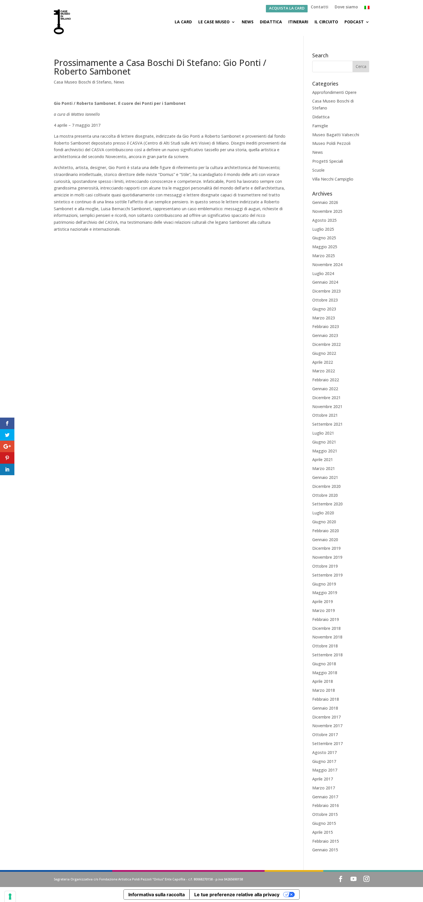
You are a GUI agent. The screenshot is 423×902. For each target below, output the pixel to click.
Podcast (354, 21)
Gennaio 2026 (325, 202)
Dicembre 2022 (326, 344)
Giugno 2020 (324, 521)
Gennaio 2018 (325, 708)
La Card (183, 21)
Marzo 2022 (323, 371)
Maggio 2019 (324, 592)
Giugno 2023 (324, 309)
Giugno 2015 (324, 823)
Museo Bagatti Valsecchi (335, 134)
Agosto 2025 (324, 220)
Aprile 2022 (322, 362)
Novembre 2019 (327, 557)
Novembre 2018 (327, 637)
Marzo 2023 (323, 318)
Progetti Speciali (327, 161)
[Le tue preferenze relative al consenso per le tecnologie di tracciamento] (10, 896)
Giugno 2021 (324, 442)
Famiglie (320, 125)
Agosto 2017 (324, 752)
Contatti (319, 7)
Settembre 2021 (327, 424)
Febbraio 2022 (325, 379)
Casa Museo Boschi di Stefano (82, 82)
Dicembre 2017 (326, 717)
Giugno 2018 (324, 663)
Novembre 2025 (327, 211)
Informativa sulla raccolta (156, 894)
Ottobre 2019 (325, 566)
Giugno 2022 (324, 353)
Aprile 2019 (322, 601)
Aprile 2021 (322, 459)
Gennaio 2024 (325, 282)
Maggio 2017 (324, 770)
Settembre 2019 (327, 575)
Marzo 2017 (323, 788)
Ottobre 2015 (325, 814)
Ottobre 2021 (325, 415)
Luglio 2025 (323, 229)
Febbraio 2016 (325, 805)
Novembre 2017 (327, 725)
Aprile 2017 (322, 779)
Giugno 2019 (324, 584)
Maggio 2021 (324, 451)
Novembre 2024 (327, 264)
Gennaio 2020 (325, 539)
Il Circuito (326, 21)
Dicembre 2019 (326, 548)
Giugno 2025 (324, 237)
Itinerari (298, 21)
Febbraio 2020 (325, 530)
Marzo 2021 (323, 468)
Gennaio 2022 (325, 388)
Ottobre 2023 (325, 300)
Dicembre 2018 (326, 628)
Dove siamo (346, 7)
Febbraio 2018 (325, 699)
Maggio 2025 (324, 246)
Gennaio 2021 (325, 477)
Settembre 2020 (327, 504)
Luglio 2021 (323, 433)
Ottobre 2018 (325, 646)
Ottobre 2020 (325, 495)
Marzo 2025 (323, 255)
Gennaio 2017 (325, 796)
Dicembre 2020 (326, 486)
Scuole (318, 170)
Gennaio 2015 (325, 849)
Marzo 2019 (323, 610)
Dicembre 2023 (326, 291)
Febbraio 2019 (325, 619)
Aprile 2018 (322, 681)
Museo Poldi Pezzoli (331, 143)
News (248, 21)
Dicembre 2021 (326, 397)
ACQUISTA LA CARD (286, 8)
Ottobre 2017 (325, 734)
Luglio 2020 (323, 513)
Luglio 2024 (323, 273)
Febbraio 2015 (325, 841)
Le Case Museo (214, 21)
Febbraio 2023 (325, 326)
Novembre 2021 (327, 406)
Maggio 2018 (324, 672)
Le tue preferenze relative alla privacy (236, 894)
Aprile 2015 (322, 832)
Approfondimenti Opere (334, 92)
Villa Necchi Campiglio (332, 179)
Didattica (271, 21)
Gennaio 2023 (325, 335)
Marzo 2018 (323, 690)
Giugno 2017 (324, 761)
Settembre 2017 (327, 743)
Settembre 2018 (327, 654)
